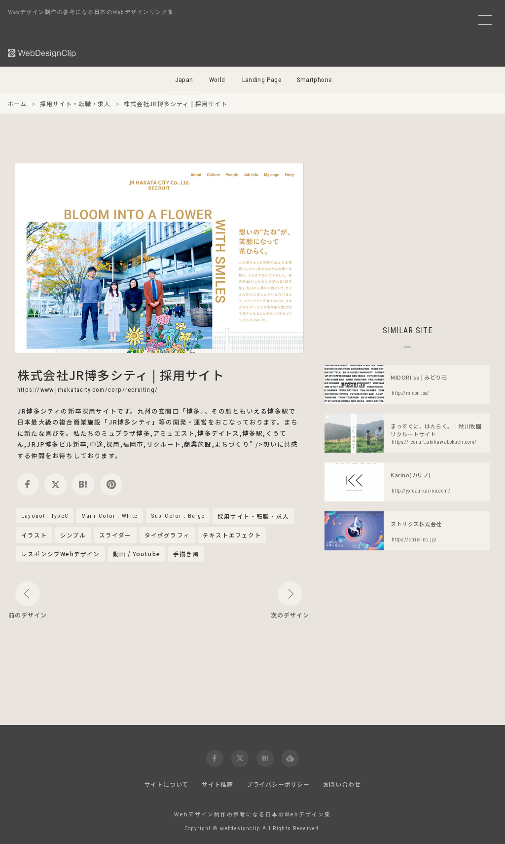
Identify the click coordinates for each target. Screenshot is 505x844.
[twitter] (55, 484)
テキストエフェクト (232, 535)
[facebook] (28, 484)
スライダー (115, 535)
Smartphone (314, 79)
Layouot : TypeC (45, 515)
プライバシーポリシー (278, 784)
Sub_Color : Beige (178, 515)
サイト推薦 (217, 784)
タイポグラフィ (167, 535)
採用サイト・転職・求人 (253, 516)
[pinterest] (111, 484)
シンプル (73, 535)
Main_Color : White (109, 515)
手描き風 (186, 554)
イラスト (34, 535)
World (217, 79)
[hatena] (83, 484)
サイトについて (166, 784)
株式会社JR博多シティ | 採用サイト (120, 375)
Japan (184, 79)
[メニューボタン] (485, 20)
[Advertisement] (407, 232)
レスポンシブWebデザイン (60, 554)
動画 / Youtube (136, 554)
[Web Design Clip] (42, 53)
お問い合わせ (342, 784)
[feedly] (290, 758)
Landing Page (262, 79)
